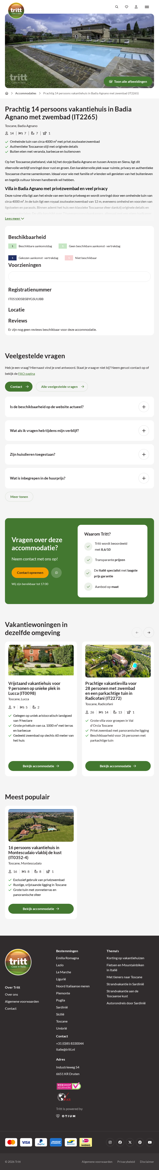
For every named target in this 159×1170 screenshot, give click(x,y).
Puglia (60, 1000)
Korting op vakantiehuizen (125, 958)
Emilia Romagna (67, 958)
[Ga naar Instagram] (110, 1142)
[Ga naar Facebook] (120, 1142)
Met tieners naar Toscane (124, 977)
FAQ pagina (26, 373)
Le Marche (63, 972)
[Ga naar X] (130, 1142)
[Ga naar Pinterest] (140, 1142)
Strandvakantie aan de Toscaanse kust (122, 993)
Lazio (60, 965)
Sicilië (60, 1014)
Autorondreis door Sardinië (126, 1003)
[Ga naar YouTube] (150, 1142)
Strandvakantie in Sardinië (125, 984)
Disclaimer (147, 1161)
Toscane (61, 1021)
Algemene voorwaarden (22, 1001)
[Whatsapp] (56, 572)
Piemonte (63, 993)
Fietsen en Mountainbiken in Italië (125, 967)
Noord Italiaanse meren (73, 986)
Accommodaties (25, 93)
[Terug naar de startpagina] (16, 10)
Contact (11, 1008)
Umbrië (61, 1028)
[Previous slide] (137, 632)
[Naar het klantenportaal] (136, 6)
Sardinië (62, 1007)
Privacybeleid (126, 1161)
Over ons (11, 994)
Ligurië (61, 979)
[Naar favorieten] (126, 6)
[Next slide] (148, 632)
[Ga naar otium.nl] (65, 1116)
